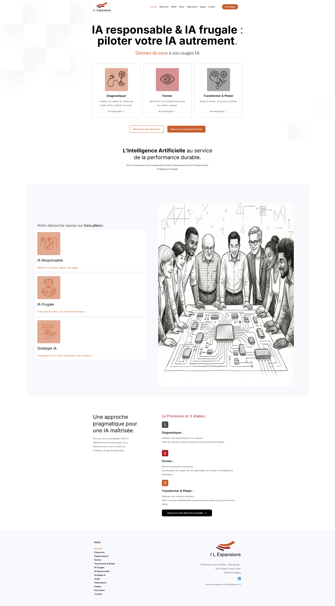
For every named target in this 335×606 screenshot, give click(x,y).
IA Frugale (45, 304)
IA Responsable (50, 260)
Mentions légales (232, 572)
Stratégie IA (47, 348)
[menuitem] (153, 7)
